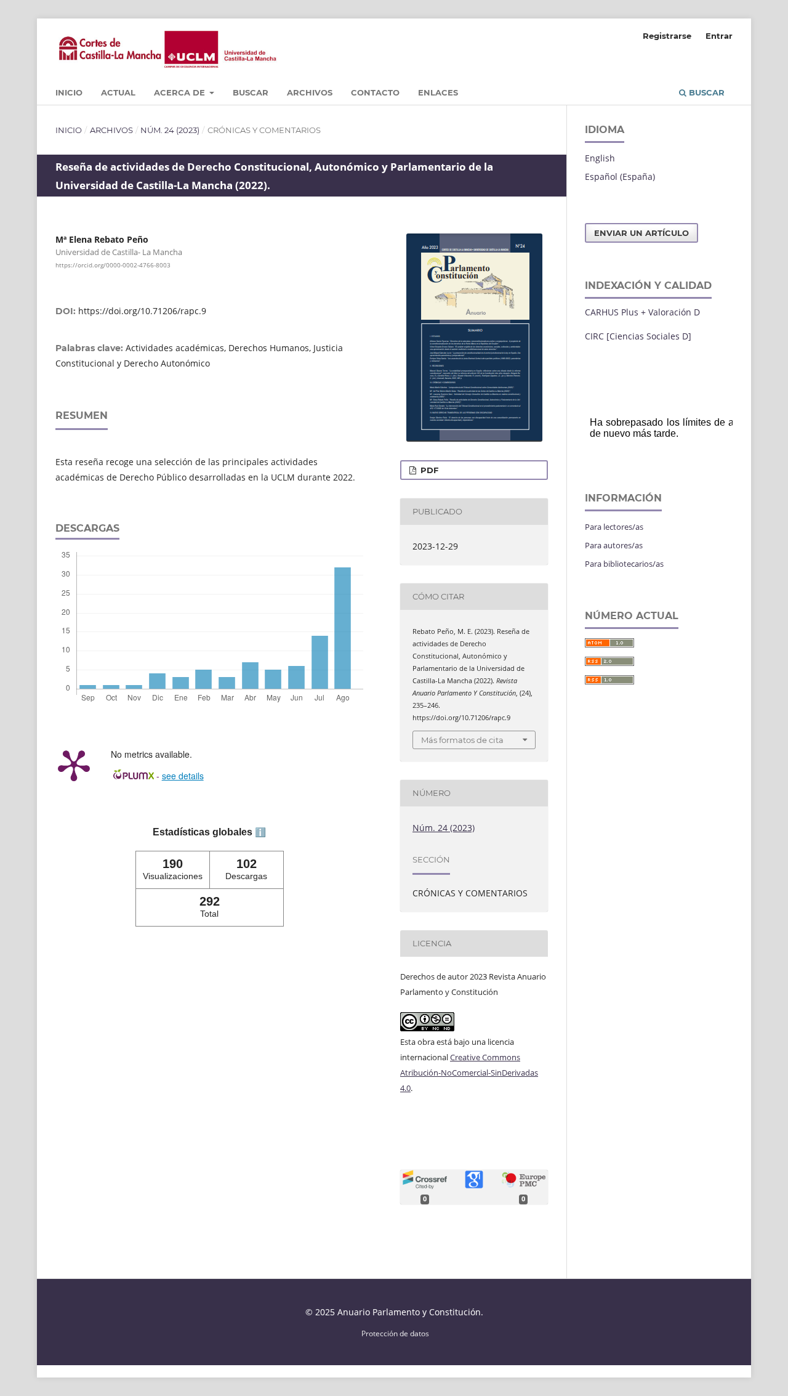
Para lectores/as (614, 526)
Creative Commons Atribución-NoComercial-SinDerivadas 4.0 (469, 1073)
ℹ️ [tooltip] (260, 832)
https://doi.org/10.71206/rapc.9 (142, 311)
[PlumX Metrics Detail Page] (74, 764)
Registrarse (667, 36)
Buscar (250, 92)
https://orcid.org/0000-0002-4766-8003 (113, 265)
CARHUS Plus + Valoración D (642, 312)
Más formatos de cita (462, 740)
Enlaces (438, 92)
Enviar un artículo (641, 233)
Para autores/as (614, 545)
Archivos (309, 92)
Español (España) (620, 176)
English (600, 158)
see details (183, 775)
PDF (428, 470)
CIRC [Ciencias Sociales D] (638, 336)
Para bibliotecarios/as (624, 563)
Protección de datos (395, 1333)
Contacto (375, 92)
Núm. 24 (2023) (169, 130)
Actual (118, 92)
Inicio (68, 92)
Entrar (719, 36)
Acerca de (180, 92)
